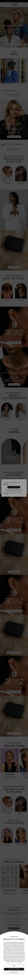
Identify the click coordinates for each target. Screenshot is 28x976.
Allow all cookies (14, 969)
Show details (14, 972)
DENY (14, 965)
